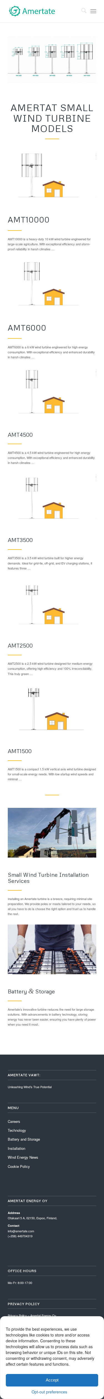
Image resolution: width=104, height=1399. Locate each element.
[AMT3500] (52, 498)
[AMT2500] (52, 603)
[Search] (81, 11)
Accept (52, 1380)
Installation (16, 1148)
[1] (52, 949)
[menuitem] (81, 11)
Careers (14, 1121)
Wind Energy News (23, 1157)
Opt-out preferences (49, 1392)
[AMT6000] (52, 284)
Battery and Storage (24, 1139)
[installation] (52, 833)
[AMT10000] (52, 176)
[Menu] (93, 11)
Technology (17, 1130)
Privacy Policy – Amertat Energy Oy (32, 1315)
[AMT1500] (52, 709)
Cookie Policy (19, 1166)
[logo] (43, 11)
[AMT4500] (52, 393)
